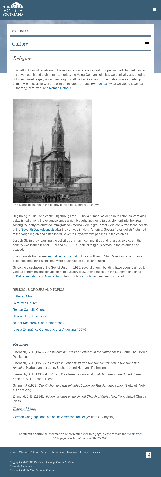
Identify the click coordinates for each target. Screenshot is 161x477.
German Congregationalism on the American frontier (49, 417)
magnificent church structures (67, 256)
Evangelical (99, 83)
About (13, 452)
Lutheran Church (24, 296)
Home (13, 30)
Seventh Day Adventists (37, 229)
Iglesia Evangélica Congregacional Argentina (44, 329)
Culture (20, 44)
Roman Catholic (60, 88)
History (23, 452)
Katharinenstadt (27, 276)
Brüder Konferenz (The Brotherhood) (38, 323)
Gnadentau (52, 276)
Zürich (86, 276)
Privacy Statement (90, 452)
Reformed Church (25, 303)
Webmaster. (135, 434)
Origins (45, 452)
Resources (72, 452)
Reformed (34, 88)
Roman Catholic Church (29, 309)
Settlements (57, 452)
